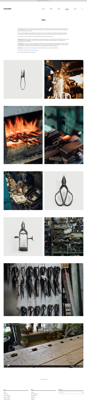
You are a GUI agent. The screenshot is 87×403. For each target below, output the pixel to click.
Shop (59, 8)
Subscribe (82, 392)
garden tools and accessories (33, 50)
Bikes (51, 8)
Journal (67, 8)
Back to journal (44, 379)
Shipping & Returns (7, 399)
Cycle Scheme (33, 395)
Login (75, 8)
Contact (5, 392)
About (43, 8)
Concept (32, 392)
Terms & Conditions (7, 395)
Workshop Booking (34, 393)
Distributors (33, 397)
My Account (6, 393)
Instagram (32, 399)
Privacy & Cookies (7, 397)
